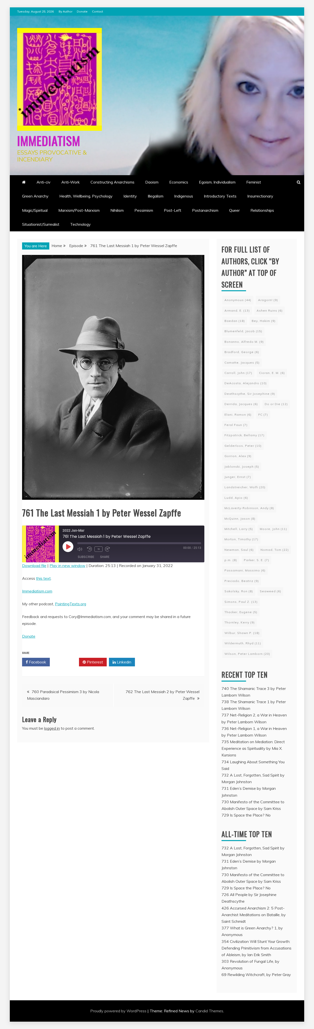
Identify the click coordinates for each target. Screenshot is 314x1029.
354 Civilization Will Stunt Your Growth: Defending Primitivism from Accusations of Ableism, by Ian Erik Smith (256, 948)
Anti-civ (44, 182)
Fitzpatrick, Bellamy (244, 435)
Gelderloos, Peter (243, 446)
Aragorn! (268, 300)
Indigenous (183, 196)
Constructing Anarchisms (112, 182)
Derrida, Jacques (241, 404)
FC (263, 414)
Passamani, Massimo (244, 570)
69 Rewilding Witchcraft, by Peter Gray (256, 974)
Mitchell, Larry (238, 529)
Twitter (66, 662)
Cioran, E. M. (272, 373)
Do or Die (276, 404)
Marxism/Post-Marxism (79, 210)
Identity (130, 196)
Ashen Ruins (270, 310)
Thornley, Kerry (239, 622)
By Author (65, 11)
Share (104, 557)
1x (98, 549)
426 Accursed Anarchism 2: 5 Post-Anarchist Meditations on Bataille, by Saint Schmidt (254, 915)
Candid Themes (209, 1010)
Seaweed (270, 591)
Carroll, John (238, 373)
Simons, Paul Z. (241, 602)
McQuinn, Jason (239, 518)
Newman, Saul (239, 550)
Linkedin (123, 662)
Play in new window (67, 565)
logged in (52, 728)
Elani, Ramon (237, 414)
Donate (82, 11)
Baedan (234, 321)
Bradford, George (241, 352)
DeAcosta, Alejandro (245, 383)
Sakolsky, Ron (238, 591)
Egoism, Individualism (217, 182)
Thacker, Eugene (240, 612)
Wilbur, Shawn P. (242, 633)
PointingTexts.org (70, 603)
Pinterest (94, 662)
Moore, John (273, 529)
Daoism (151, 182)
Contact (97, 11)
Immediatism (48, 140)
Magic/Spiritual (35, 210)
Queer (234, 210)
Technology (80, 224)
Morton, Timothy (241, 539)
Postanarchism (205, 210)
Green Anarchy (35, 196)
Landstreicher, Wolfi (244, 487)
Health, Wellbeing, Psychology (86, 196)
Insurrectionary (260, 196)
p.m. (230, 560)
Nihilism (117, 210)
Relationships (262, 210)
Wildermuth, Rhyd (242, 643)
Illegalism (155, 196)
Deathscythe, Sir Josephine (249, 394)
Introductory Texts (220, 196)
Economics (178, 182)
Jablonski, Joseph (241, 466)
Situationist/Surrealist (40, 224)
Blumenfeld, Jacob (243, 331)
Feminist (253, 182)
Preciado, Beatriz (241, 581)
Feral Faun (236, 425)
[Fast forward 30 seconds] (108, 549)
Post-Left (172, 210)
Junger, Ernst (237, 477)
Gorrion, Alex (237, 456)
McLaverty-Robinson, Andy (249, 508)
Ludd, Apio (236, 498)
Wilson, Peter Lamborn (247, 654)
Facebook (37, 662)
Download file (34, 565)
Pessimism (143, 210)
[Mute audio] (81, 549)
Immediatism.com (37, 591)
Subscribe (86, 557)
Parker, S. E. (256, 560)
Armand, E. (237, 310)
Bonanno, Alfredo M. (244, 341)
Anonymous (237, 300)
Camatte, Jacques (242, 362)
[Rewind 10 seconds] (89, 549)
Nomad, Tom (275, 550)
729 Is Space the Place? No (246, 815)
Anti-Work (70, 182)
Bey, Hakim (263, 321)
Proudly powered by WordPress (118, 1010)
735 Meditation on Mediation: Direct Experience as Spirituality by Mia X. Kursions (253, 748)
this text (43, 578)
